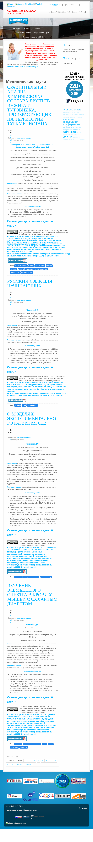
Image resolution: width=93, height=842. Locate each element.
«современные (72, 109)
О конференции (59, 11)
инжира (21, 269)
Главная (54, 5)
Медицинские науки (24, 138)
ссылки (77, 140)
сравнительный (20, 266)
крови (44, 744)
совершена (76, 137)
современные (68, 140)
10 (12, 764)
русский (18, 405)
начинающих (32, 405)
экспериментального (31, 577)
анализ (30, 266)
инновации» (70, 121)
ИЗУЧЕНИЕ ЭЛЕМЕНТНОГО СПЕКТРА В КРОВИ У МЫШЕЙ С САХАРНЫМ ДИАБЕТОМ (32, 594)
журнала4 (72, 117)
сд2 (50, 577)
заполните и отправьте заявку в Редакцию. (22, 67)
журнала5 (79, 117)
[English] (38, 4)
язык (24, 405)
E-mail (11, 133)
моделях (18, 577)
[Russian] (11, 4)
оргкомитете (66, 134)
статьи (82, 140)
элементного (28, 744)
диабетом (23, 747)
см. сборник (53, 256)
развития (43, 577)
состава (49, 266)
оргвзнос (79, 132)
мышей (51, 744)
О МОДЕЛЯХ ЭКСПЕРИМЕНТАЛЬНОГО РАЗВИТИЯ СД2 (31, 418)
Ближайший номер (24, 33)
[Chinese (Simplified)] (25, 4)
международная (67, 129)
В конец (28, 764)
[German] (11, 6)
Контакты (79, 11)
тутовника (29, 269)
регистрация (74, 134)
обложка (69, 131)
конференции (71, 124)
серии (67, 137)
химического (39, 266)
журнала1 (75, 114)
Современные (67, 114)
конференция (68, 127)
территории (15, 272)
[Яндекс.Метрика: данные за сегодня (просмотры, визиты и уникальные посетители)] (38, 817)
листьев (13, 269)
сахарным (14, 747)
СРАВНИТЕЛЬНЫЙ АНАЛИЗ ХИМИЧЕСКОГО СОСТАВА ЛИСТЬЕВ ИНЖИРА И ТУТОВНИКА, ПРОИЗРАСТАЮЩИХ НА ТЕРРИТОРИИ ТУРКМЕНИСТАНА (29, 105)
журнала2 (81, 114)
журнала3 (66, 117)
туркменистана (26, 272)
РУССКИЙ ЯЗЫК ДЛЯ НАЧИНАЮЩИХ (29, 283)
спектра (38, 744)
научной (76, 129)
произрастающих (41, 269)
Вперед (19, 764)
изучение (18, 744)
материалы (78, 127)
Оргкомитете (67, 112)
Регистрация (71, 5)
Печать (11, 130)
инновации (68, 119)
